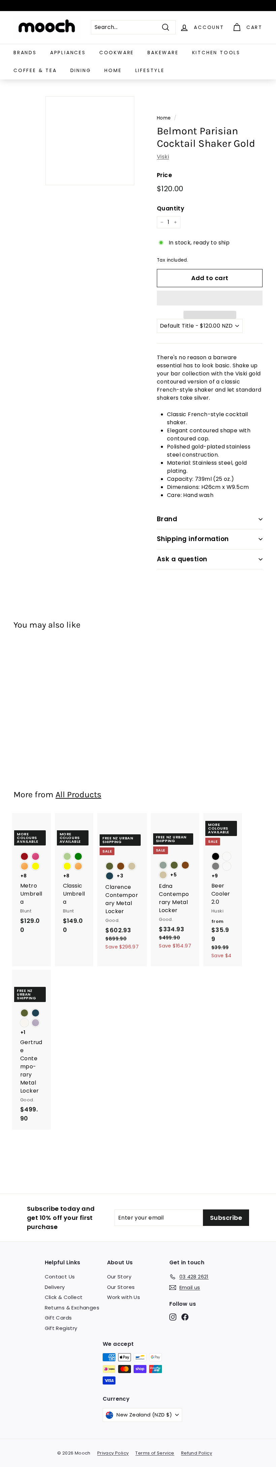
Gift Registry (61, 1328)
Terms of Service (154, 1453)
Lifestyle (150, 70)
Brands (25, 52)
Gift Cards (58, 1317)
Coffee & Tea (35, 70)
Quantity (170, 208)
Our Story (119, 1276)
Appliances (68, 52)
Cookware (116, 52)
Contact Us (60, 1276)
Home (113, 70)
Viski (163, 157)
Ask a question (182, 559)
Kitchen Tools (216, 52)
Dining (80, 70)
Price (164, 175)
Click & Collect (64, 1297)
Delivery (55, 1287)
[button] (210, 298)
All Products (78, 794)
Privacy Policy (113, 1453)
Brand (167, 519)
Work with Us (123, 1297)
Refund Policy (196, 1453)
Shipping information (193, 538)
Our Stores (121, 1287)
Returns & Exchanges (72, 1307)
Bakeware (162, 52)
